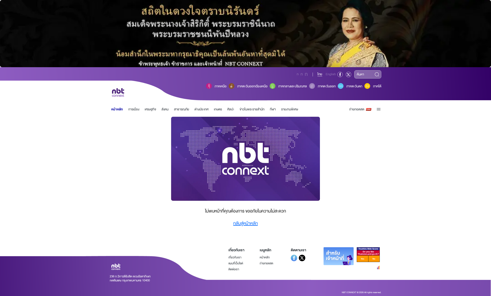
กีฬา (273, 109)
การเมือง (133, 109)
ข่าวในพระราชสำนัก (252, 109)
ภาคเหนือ (221, 86)
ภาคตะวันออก (327, 86)
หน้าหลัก (117, 109)
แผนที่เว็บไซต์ (235, 263)
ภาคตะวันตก (354, 86)
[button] (378, 109)
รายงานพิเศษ (289, 109)
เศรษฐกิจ (150, 109)
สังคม (165, 109)
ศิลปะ (230, 109)
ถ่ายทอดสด (356, 109)
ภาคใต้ (377, 86)
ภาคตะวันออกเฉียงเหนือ (252, 86)
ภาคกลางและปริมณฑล (292, 86)
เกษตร (218, 109)
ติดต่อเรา (233, 269)
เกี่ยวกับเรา (234, 257)
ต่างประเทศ (201, 109)
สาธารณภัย (181, 109)
